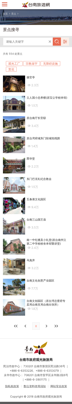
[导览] (4, 4)
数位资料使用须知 (35, 386)
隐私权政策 (12, 386)
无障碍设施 (50, 63)
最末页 (56, 326)
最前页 (16, 326)
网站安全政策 (58, 386)
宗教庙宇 (31, 63)
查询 (57, 41)
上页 (46, 326)
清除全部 (49, 41)
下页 (26, 326)
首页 (5, 13)
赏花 (11, 69)
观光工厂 (14, 63)
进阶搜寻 (65, 41)
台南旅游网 (36, 5)
